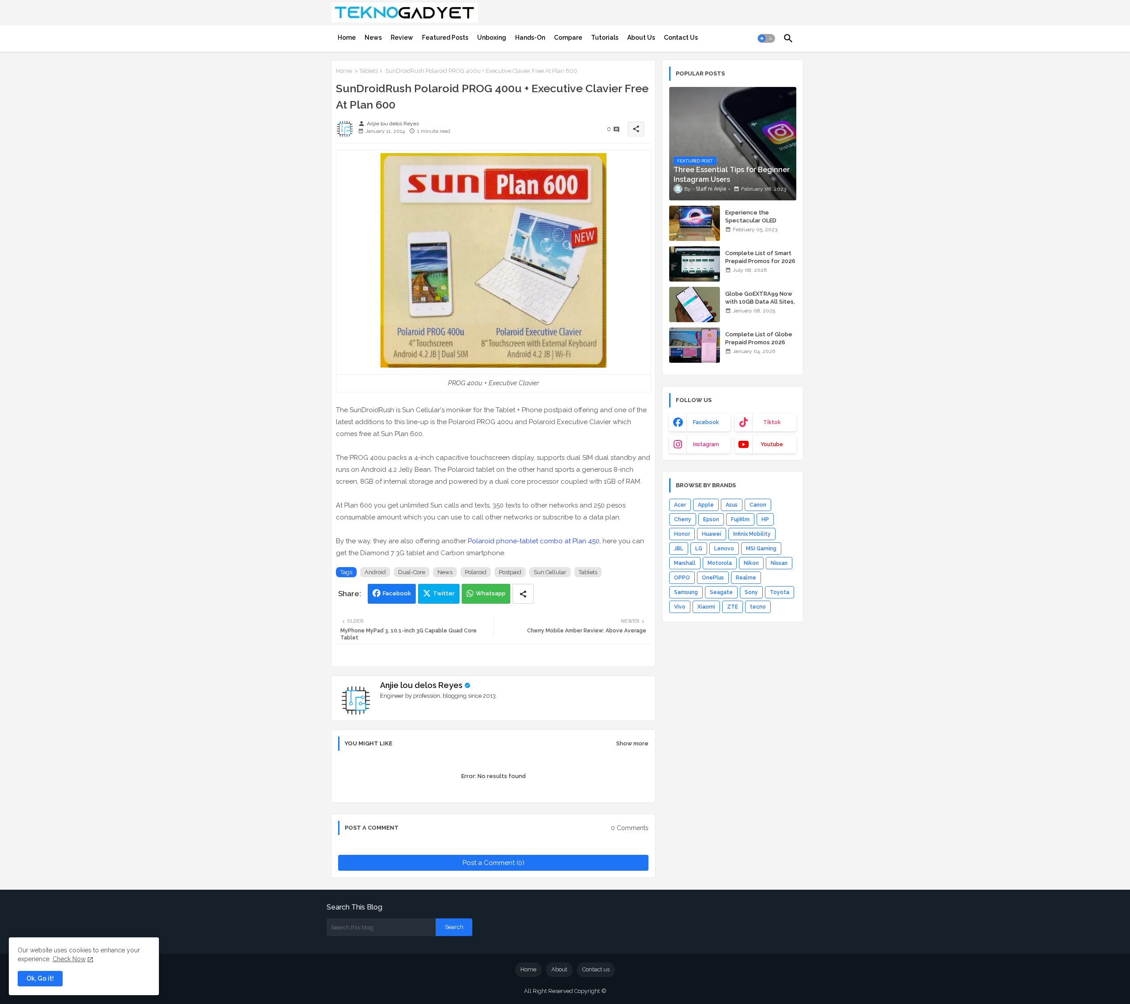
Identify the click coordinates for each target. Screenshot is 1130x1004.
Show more (632, 743)
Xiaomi (706, 607)
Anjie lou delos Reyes (421, 685)
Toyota (779, 592)
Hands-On (530, 37)
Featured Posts (445, 37)
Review (402, 37)
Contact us (596, 969)
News (373, 37)
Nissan (779, 563)
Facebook (397, 593)
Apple (706, 505)
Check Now (69, 959)
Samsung (686, 592)
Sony (751, 592)
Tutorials (604, 37)
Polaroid (475, 572)
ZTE (732, 607)
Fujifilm (740, 519)
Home (347, 37)
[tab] (346, 37)
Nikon (751, 563)
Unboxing (491, 37)
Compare (568, 37)
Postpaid (510, 572)
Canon (758, 505)
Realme (746, 578)
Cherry (682, 519)
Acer (680, 505)
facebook (706, 422)
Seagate (721, 592)
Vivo (680, 607)
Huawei (711, 534)
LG (698, 548)
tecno (758, 607)
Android (375, 572)
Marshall (685, 563)
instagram (706, 444)
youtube (772, 444)
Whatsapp (490, 593)
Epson (711, 519)
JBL (678, 548)
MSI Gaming (761, 548)
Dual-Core (411, 572)
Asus (732, 505)
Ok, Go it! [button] (40, 978)
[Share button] (523, 594)
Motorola (720, 563)
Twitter (444, 593)
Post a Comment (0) (493, 863)
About (559, 969)
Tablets (368, 71)
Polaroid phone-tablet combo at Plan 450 (533, 541)
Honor (682, 534)
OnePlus (713, 578)
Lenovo (724, 548)
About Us (641, 37)
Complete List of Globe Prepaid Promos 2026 (758, 338)
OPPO (682, 578)
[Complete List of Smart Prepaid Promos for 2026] (694, 264)
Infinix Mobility (752, 534)
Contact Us (681, 37)
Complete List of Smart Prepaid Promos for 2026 (760, 257)
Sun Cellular (550, 572)
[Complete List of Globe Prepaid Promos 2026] (694, 345)
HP (765, 519)
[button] (766, 38)
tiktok (772, 422)
